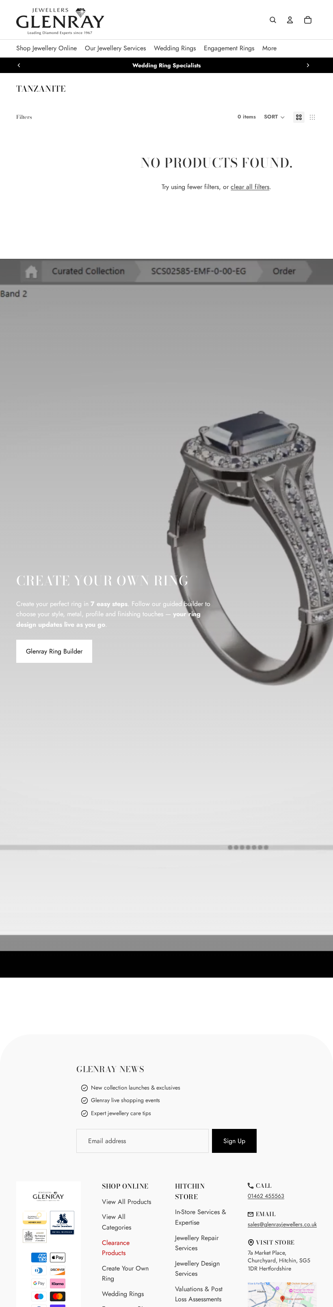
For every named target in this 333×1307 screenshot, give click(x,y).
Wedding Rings (123, 1293)
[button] (274, 117)
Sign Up (234, 1141)
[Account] (290, 20)
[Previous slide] (19, 65)
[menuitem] (269, 48)
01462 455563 (266, 1196)
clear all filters (250, 186)
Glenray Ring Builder (54, 651)
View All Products (126, 1201)
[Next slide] (308, 65)
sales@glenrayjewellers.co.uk (282, 1224)
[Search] (273, 20)
